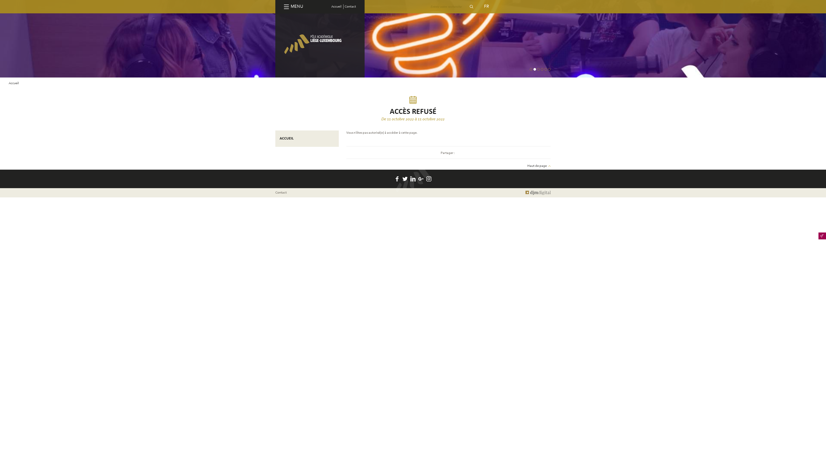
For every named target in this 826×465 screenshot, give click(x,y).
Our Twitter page (405, 179)
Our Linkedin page (413, 179)
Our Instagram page (428, 179)
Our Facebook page (397, 179)
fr (486, 6)
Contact (350, 6)
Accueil (336, 6)
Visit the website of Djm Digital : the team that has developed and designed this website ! (538, 192)
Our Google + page (421, 179)
